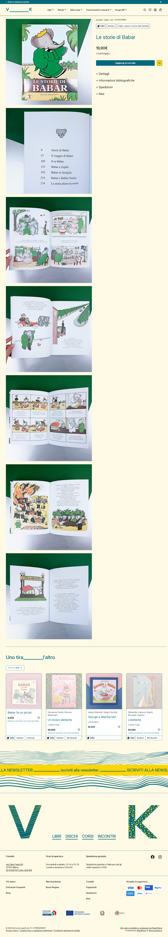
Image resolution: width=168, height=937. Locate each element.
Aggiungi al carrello (125, 63)
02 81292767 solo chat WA (19, 870)
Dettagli (104, 73)
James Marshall (95, 712)
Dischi (61, 10)
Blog (8, 893)
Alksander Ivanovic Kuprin (140, 712)
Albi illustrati (72, 738)
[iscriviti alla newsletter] (84, 770)
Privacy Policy (12, 930)
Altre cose (75, 10)
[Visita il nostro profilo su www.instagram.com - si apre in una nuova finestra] (160, 857)
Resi (101, 94)
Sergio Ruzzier (110, 712)
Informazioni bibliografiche (116, 80)
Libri (50, 10)
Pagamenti (91, 887)
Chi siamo (11, 881)
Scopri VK (120, 10)
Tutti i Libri (14, 668)
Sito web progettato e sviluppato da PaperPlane (141, 928)
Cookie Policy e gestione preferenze (36, 930)
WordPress (141, 930)
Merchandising (53, 881)
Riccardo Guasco (136, 715)
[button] (159, 63)
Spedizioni (106, 87)
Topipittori (53, 725)
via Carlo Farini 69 (14, 864)
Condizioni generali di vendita (67, 930)
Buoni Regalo (52, 887)
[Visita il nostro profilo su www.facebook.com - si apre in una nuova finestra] (153, 857)
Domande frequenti (15, 887)
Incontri (107, 836)
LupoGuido (93, 722)
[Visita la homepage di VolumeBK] (19, 10)
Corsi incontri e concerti (97, 10)
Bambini (111, 26)
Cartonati (30, 738)
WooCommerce (155, 930)
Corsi (87, 836)
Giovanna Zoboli (55, 712)
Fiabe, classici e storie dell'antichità (133, 26)
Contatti (90, 881)
